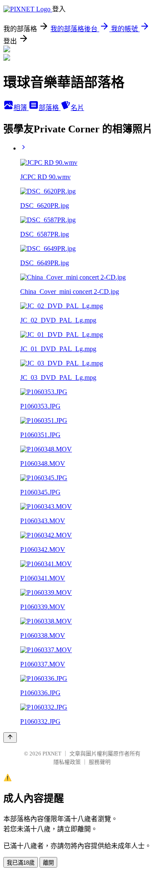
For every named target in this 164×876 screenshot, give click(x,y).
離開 (48, 863)
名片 (77, 107)
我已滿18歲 (20, 863)
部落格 (50, 107)
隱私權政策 (67, 762)
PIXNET (51, 753)
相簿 (21, 107)
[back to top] (10, 737)
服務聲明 (100, 762)
